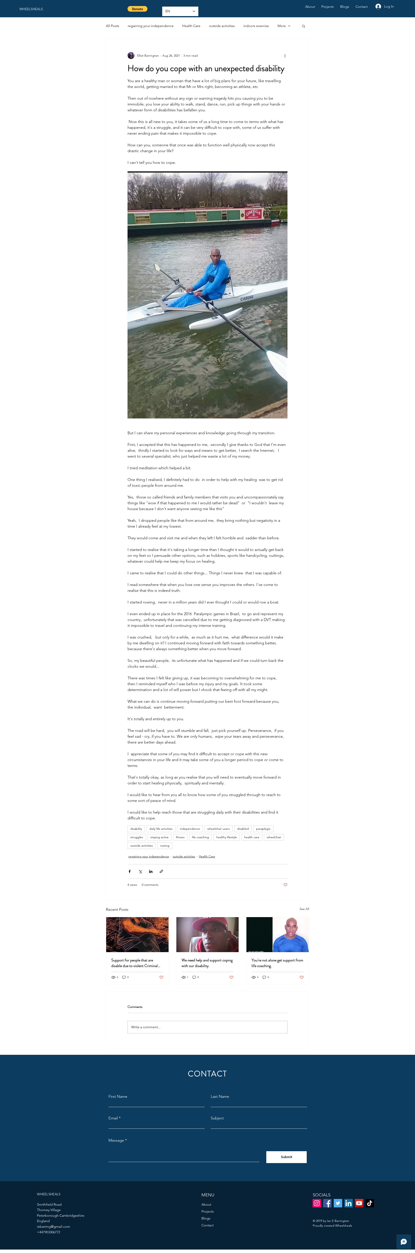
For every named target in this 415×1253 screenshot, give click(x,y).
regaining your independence (151, 26)
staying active (159, 837)
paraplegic (263, 829)
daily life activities (160, 829)
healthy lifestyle (226, 837)
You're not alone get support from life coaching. (277, 963)
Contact (207, 1225)
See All (304, 909)
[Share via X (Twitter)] (140, 871)
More (282, 26)
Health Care (191, 26)
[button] (137, 9)
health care (251, 837)
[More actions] (284, 55)
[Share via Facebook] (130, 871)
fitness (180, 837)
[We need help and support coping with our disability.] (207, 934)
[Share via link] (161, 871)
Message (116, 1140)
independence (190, 829)
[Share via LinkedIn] (151, 871)
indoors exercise (256, 26)
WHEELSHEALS (48, 1194)
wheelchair (274, 837)
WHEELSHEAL (30, 9)
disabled (243, 829)
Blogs (205, 1218)
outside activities (222, 26)
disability (136, 829)
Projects (207, 1211)
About (206, 1204)
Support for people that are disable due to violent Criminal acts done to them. (134, 963)
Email (113, 1118)
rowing (164, 846)
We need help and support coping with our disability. (207, 963)
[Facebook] (327, 1203)
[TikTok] (370, 1203)
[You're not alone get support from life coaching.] (277, 934)
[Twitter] (338, 1203)
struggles (136, 837)
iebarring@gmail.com (53, 1226)
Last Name (220, 1096)
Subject (217, 1118)
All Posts (112, 26)
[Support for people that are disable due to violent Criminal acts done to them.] (137, 934)
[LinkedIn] (348, 1203)
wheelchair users (218, 829)
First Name (118, 1096)
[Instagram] (317, 1203)
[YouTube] (359, 1203)
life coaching (200, 837)
